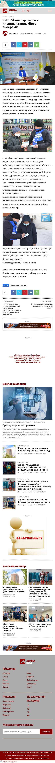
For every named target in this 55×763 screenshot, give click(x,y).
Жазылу (46, 732)
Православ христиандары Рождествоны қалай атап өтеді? (41, 306)
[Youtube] (28, 715)
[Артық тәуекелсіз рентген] (27, 403)
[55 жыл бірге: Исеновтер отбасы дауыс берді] (41, 614)
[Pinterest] (25, 44)
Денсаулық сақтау (9, 422)
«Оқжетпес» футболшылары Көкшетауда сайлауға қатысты (34, 500)
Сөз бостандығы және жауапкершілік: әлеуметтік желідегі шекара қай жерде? (33, 467)
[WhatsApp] (36, 44)
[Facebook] (13, 44)
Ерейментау (15, 285)
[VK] (30, 44)
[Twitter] (19, 44)
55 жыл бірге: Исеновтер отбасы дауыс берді (40, 625)
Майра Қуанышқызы (24, 422)
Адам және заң (23, 462)
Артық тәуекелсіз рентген (19, 425)
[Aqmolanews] (5, 33)
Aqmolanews (14, 33)
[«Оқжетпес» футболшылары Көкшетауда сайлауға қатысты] (9, 502)
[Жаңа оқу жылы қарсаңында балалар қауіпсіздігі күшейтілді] (9, 451)
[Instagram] (28, 709)
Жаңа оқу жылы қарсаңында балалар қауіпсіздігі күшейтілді (34, 449)
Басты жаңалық (8, 17)
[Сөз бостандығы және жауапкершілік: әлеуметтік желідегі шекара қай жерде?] (9, 468)
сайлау (23, 285)
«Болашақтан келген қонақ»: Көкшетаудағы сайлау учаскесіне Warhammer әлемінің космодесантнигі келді (34, 485)
